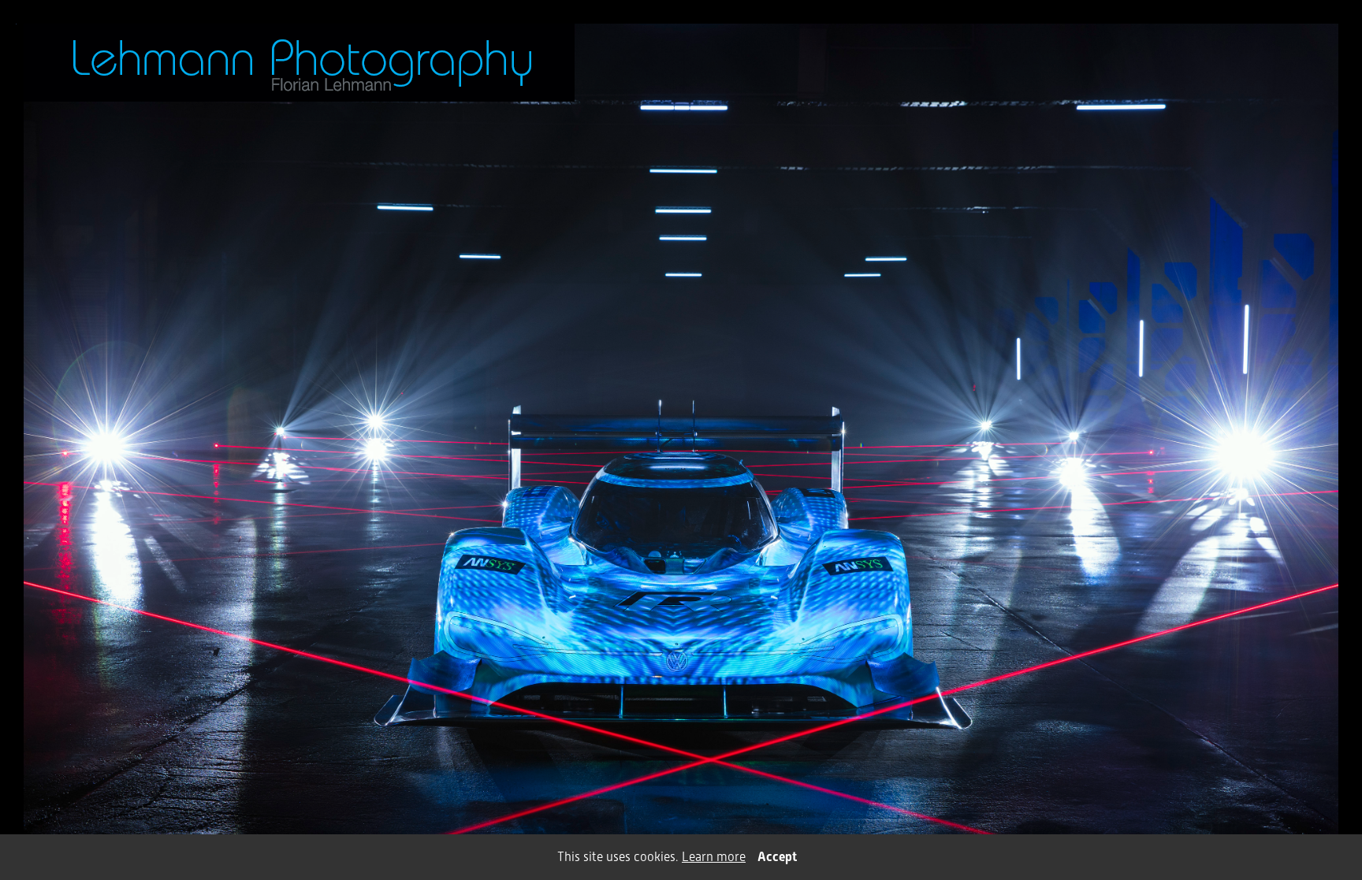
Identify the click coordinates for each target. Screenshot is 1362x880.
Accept (777, 857)
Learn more (714, 856)
